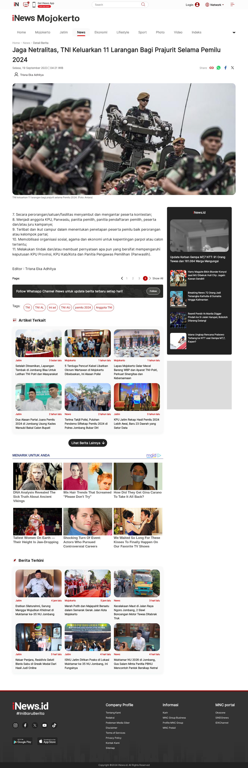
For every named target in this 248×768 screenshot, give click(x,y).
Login (189, 4)
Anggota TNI (104, 307)
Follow (153, 291)
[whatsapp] (218, 68)
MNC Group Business (174, 717)
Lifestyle (123, 32)
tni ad (52, 307)
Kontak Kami (113, 742)
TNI (27, 307)
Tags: (16, 306)
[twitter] (232, 68)
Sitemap (110, 747)
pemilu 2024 (83, 307)
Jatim (64, 32)
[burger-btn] (232, 4)
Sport (142, 32)
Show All (157, 278)
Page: (16, 278)
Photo (160, 32)
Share (203, 67)
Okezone (220, 712)
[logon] (16, 4)
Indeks (196, 32)
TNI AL (39, 307)
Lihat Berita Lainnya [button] (85, 443)
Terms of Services (115, 732)
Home (21, 32)
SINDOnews (222, 717)
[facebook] (225, 68)
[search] (143, 4)
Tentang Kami (113, 712)
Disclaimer (111, 727)
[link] (211, 68)
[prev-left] (122, 278)
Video (178, 32)
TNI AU (65, 307)
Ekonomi (101, 32)
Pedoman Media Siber (118, 722)
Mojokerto (42, 32)
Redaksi (110, 717)
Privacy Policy (113, 737)
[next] (150, 278)
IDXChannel (221, 722)
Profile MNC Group (173, 722)
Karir (165, 712)
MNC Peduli (169, 727)
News (81, 32)
